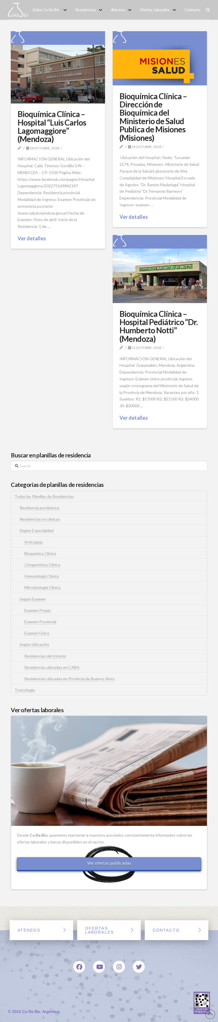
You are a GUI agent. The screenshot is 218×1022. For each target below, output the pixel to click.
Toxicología (24, 690)
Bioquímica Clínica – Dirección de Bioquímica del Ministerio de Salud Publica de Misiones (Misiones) (153, 117)
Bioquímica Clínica (40, 553)
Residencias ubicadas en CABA (51, 667)
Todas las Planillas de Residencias (44, 496)
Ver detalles (32, 238)
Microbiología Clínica (42, 587)
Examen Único (36, 633)
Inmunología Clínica (41, 576)
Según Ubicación (34, 644)
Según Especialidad (37, 530)
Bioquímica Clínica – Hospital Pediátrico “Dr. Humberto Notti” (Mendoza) (158, 326)
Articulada (33, 542)
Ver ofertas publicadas (109, 863)
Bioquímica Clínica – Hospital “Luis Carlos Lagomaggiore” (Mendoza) (52, 126)
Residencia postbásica (39, 507)
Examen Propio (37, 610)
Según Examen (33, 599)
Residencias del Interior (45, 656)
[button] (208, 10)
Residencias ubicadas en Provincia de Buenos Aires (69, 678)
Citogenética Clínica (42, 564)
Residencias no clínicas (40, 519)
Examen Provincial (40, 621)
